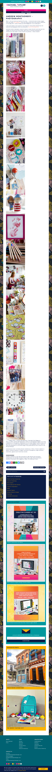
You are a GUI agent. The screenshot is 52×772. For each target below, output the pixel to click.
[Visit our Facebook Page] (28, 1)
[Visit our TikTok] (36, 1)
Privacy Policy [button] (22, 770)
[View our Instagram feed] (26, 1)
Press (7, 742)
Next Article (11, 467)
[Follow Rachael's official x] (30, 1)
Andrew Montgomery (33, 27)
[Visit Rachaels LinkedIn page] (34, 1)
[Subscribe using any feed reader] (40, 1)
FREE (8, 488)
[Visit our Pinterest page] (32, 1)
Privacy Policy (22, 745)
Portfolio (36, 742)
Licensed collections (12, 496)
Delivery (21, 742)
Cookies (21, 747)
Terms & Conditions (23, 748)
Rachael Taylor (11, 490)
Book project (10, 482)
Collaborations (37, 741)
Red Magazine (17, 22)
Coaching (36, 744)
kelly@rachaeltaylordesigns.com (13, 757)
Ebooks (36, 747)
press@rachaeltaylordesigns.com (13, 760)
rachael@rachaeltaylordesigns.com (14, 754)
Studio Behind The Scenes (13, 484)
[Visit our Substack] (38, 1)
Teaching (9, 494)
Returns (21, 744)
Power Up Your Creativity (13, 479)
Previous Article (39, 467)
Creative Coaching (11, 480)
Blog (26, 10)
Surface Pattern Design (13, 492)
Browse (20, 741)
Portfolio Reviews (38, 745)
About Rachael (9, 741)
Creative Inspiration (12, 486)
